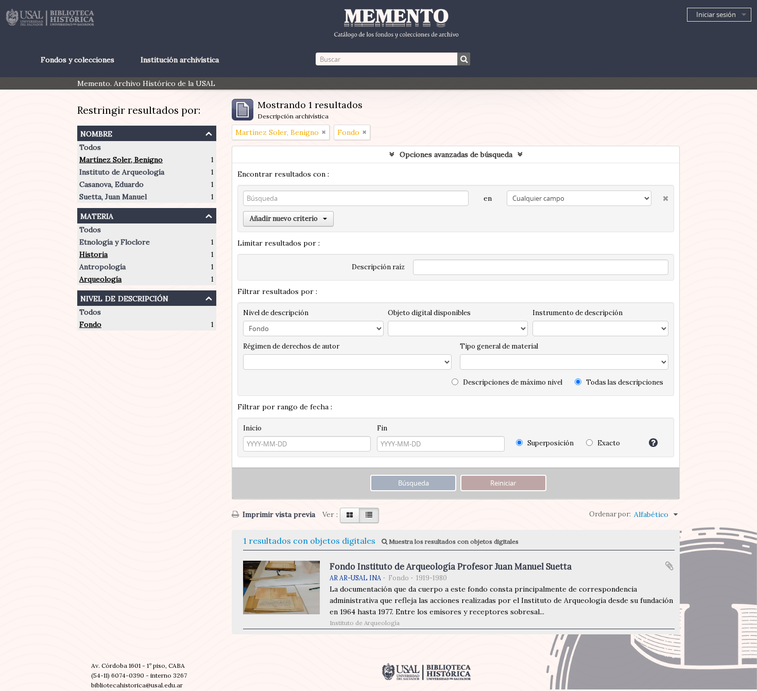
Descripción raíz (378, 267)
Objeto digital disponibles (429, 312)
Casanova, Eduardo (111, 184)
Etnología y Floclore (114, 242)
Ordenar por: (610, 514)
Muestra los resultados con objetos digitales (453, 541)
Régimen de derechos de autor (291, 346)
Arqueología (100, 279)
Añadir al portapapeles (669, 566)
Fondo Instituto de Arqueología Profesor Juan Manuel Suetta (451, 566)
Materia (96, 215)
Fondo (90, 324)
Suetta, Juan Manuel (113, 196)
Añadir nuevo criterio (284, 218)
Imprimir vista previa (277, 514)
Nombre (96, 132)
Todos (90, 147)
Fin (382, 428)
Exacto (608, 443)
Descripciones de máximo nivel (511, 382)
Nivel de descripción (124, 297)
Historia (93, 254)
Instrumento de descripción (577, 312)
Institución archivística (180, 59)
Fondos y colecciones (77, 59)
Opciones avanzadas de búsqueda (456, 154)
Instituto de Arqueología (121, 172)
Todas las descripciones (623, 382)
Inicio (252, 428)
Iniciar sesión (716, 14)
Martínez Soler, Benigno (121, 159)
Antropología (102, 266)
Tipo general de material (499, 346)
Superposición (550, 443)
